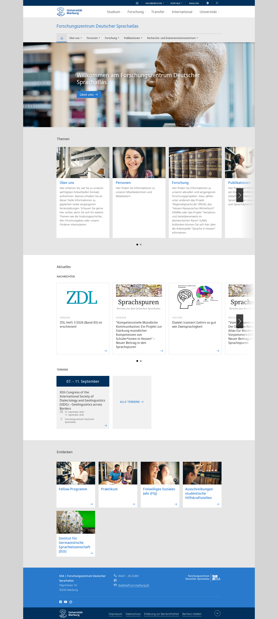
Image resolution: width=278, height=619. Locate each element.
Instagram (71, 602)
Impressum (115, 614)
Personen (92, 38)
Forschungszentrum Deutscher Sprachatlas (61, 38)
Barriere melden (192, 614)
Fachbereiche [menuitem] (154, 3)
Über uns (74, 38)
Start (137, 3)
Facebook (60, 602)
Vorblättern (239, 195)
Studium (113, 11)
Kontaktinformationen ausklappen (217, 613)
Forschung (136, 11)
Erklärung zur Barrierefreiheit (161, 614)
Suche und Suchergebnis (217, 3)
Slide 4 (141, 244)
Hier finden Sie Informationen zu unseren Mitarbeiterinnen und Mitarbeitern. (135, 189)
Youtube (65, 602)
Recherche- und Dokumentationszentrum (171, 38)
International (182, 11)
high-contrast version (207, 3)
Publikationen (132, 38)
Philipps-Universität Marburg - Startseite (74, 11)
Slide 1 (137, 244)
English (194, 3)
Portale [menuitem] (176, 3)
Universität (208, 11)
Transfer (157, 11)
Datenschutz (133, 614)
